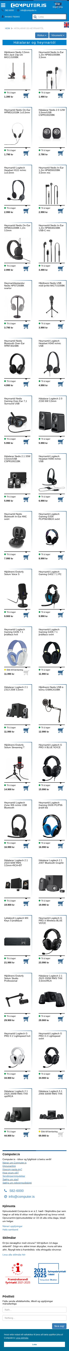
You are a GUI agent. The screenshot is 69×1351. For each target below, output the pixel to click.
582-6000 (9, 10)
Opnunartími (9, 1166)
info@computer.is (28, 10)
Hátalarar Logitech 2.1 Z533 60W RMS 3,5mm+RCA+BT (16, 863)
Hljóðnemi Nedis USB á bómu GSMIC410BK (51, 688)
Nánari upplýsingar (12, 1226)
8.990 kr (43, 558)
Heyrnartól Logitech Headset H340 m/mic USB (50, 343)
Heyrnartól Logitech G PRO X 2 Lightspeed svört (50, 1036)
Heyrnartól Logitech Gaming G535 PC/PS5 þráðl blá (50, 805)
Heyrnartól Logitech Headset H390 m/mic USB (50, 459)
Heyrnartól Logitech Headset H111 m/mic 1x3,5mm (15, 170)
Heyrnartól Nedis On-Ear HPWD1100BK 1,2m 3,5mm (17, 228)
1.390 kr (8, 96)
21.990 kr (9, 962)
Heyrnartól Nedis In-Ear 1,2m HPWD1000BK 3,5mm (51, 55)
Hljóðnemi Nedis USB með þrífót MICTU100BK (52, 284)
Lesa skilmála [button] (22, 1338)
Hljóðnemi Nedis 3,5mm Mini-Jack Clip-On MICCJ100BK (16, 55)
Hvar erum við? (11, 1172)
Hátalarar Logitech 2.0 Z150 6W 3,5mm (50, 399)
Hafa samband (10, 1229)
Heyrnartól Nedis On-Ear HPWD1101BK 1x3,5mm (17, 111)
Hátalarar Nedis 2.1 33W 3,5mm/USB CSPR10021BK (17, 459)
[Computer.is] (28, 5)
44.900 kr (9, 1135)
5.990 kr (8, 443)
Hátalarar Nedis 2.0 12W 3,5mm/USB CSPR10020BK (52, 112)
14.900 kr (9, 789)
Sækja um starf (10, 1179)
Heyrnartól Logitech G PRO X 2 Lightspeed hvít (17, 1034)
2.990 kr (8, 212)
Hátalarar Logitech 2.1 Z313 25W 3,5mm (16, 688)
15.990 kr (44, 789)
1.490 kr (43, 96)
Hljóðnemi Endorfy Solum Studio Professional (14, 978)
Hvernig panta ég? (12, 1169)
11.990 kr (9, 674)
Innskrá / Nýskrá (12, 17)
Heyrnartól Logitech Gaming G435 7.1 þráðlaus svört (49, 632)
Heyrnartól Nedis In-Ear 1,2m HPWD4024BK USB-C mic (51, 228)
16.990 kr (9, 847)
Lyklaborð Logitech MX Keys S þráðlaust (16, 919)
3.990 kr (43, 327)
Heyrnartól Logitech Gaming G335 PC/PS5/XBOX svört (49, 516)
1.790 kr (8, 154)
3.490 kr (43, 270)
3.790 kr (8, 327)
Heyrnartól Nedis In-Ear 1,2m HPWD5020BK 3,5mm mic (51, 170)
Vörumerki (57, 35)
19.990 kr (44, 904)
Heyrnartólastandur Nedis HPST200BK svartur (14, 286)
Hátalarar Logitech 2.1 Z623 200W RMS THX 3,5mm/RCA (50, 978)
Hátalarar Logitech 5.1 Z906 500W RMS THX (50, 1092)
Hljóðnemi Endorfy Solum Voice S (14, 573)
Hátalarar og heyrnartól (29, 28)
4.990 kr (8, 385)
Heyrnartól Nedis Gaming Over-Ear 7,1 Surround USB (15, 401)
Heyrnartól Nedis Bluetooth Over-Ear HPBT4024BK (14, 343)
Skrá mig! (59, 1326)
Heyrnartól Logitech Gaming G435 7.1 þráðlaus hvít (14, 632)
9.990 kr (43, 616)
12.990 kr (44, 731)
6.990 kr (43, 500)
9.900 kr (8, 616)
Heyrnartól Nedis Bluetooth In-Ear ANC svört (15, 516)
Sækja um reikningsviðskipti (17, 1182)
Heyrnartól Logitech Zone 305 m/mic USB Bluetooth (15, 805)
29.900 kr (9, 1020)
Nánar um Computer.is (14, 1162)
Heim (7, 28)
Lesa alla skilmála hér (14, 1254)
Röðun (41, 35)
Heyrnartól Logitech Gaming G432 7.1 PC (50, 573)
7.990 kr (8, 558)
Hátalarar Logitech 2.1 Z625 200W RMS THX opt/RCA (16, 1094)
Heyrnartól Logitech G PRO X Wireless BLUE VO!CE (50, 921)
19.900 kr (9, 904)
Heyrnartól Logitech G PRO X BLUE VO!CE (50, 746)
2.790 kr (43, 154)
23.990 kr (44, 962)
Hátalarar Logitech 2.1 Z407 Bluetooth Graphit (51, 861)
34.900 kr (9, 1078)
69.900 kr (44, 1135)
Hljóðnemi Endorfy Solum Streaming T (14, 746)
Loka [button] (34, 1344)
